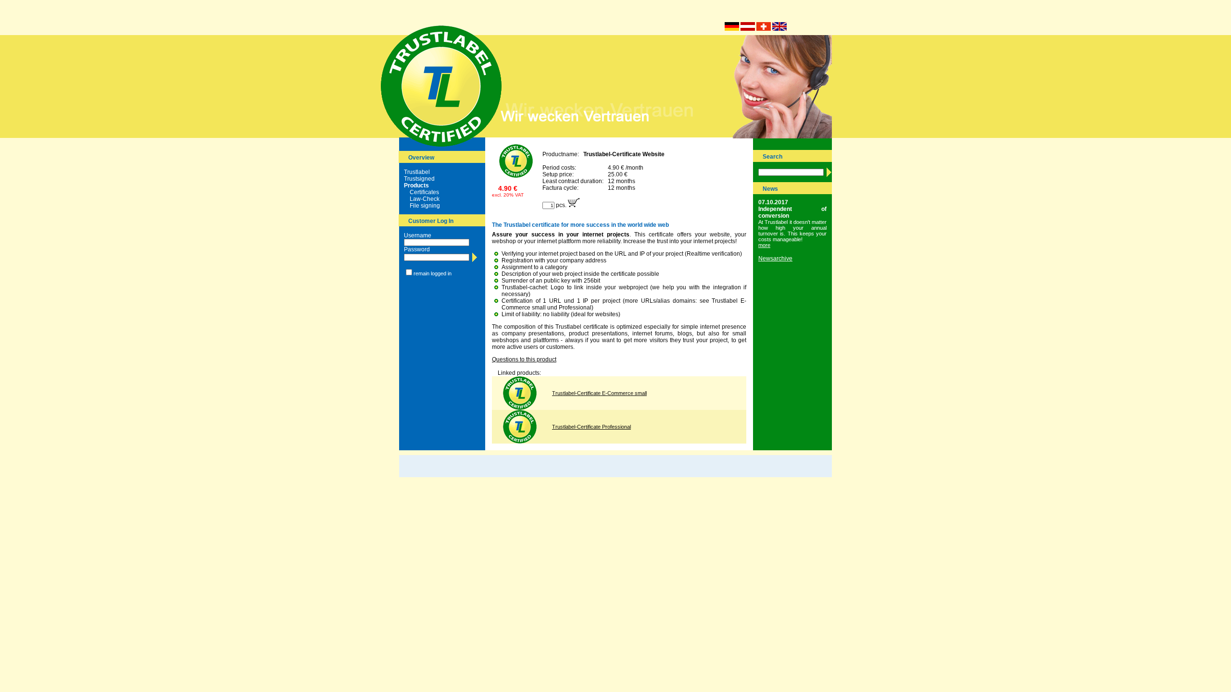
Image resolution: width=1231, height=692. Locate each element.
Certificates (424, 192)
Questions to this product (524, 359)
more (764, 245)
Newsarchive (775, 258)
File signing (425, 205)
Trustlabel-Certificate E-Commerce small (599, 393)
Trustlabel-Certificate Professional (591, 427)
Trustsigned (419, 178)
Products (416, 185)
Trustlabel (417, 172)
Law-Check (425, 199)
